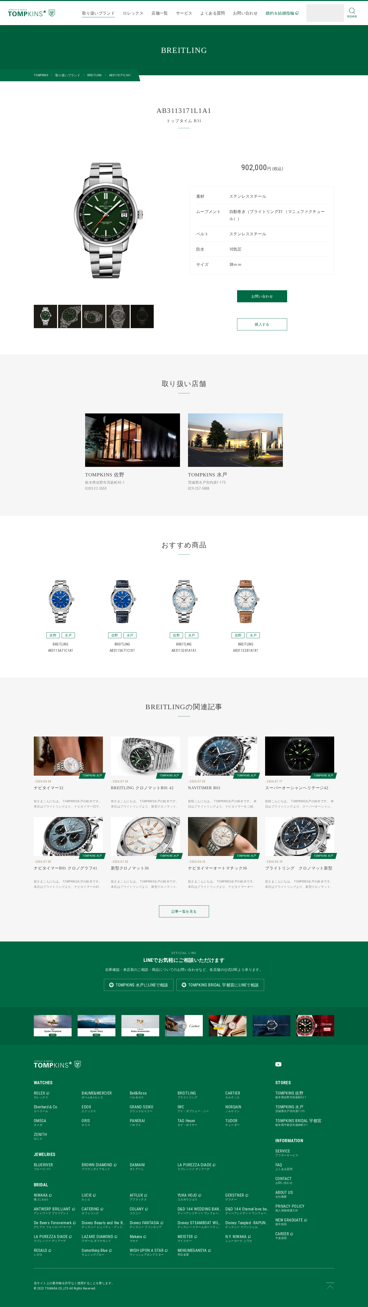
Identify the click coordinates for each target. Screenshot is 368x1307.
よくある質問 (212, 13)
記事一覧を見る (184, 911)
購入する (262, 324)
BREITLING (94, 75)
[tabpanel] (106, 220)
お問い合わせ (245, 13)
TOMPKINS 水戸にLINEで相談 (142, 984)
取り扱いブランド (98, 13)
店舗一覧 (159, 13)
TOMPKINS (41, 75)
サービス (184, 13)
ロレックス (133, 13)
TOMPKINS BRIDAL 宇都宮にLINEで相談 (223, 984)
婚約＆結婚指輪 (280, 13)
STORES (283, 1082)
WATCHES (43, 1082)
